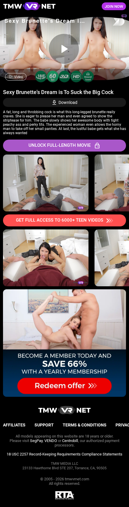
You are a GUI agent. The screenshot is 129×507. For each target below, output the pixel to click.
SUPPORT (44, 425)
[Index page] (43, 6)
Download (67, 102)
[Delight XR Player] (111, 22)
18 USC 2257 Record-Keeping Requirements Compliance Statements (64, 454)
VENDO (50, 440)
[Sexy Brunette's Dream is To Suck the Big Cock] (64, 49)
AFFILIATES (14, 425)
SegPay (36, 440)
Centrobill (70, 440)
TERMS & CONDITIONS (84, 425)
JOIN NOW (114, 6)
